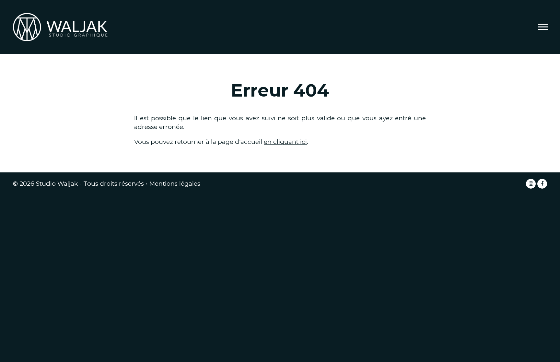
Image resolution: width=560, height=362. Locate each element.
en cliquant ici (285, 142)
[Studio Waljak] (61, 26)
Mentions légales (174, 183)
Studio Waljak (57, 183)
